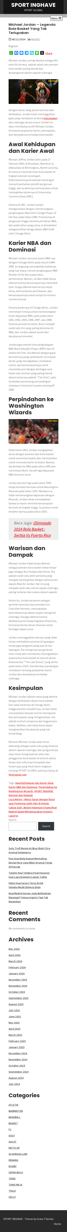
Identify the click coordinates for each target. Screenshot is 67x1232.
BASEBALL (14, 1117)
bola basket (51, 118)
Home (57, 1224)
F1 (10, 1129)
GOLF (12, 1135)
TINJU (12, 1191)
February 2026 (17, 967)
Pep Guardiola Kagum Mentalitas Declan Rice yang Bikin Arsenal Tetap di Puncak (30, 863)
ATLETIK (13, 1105)
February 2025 (17, 1041)
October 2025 (17, 992)
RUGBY (12, 1166)
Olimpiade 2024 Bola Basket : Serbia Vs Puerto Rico (32, 529)
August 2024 (16, 1078)
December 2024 (18, 1053)
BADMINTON (16, 1111)
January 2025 (17, 1047)
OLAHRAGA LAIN (18, 1154)
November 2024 (18, 1059)
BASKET (36, 39)
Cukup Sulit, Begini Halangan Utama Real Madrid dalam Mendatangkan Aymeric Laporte (33, 812)
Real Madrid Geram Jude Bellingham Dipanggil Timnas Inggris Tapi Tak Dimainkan (30, 897)
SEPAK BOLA (16, 1172)
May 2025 (14, 1022)
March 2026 (15, 961)
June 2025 (15, 1016)
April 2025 (14, 1029)
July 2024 (14, 1084)
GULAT (12, 1141)
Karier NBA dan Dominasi (23, 787)
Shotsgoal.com (17, 774)
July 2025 (14, 1010)
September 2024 (19, 1072)
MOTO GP (14, 1148)
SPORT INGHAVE (33, 5)
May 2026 (14, 949)
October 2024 (17, 1065)
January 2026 (17, 973)
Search (12, 820)
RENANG (13, 1160)
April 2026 (14, 955)
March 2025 (15, 1035)
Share (48, 53)
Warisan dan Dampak (21, 795)
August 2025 (16, 1004)
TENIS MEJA (15, 1184)
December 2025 (18, 979)
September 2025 (19, 998)
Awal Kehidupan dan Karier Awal (34, 783)
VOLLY (12, 1197)
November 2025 (18, 986)
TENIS (12, 1178)
